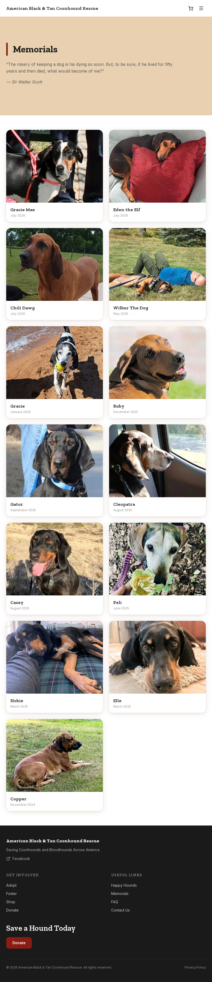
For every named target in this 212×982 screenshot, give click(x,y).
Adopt (11, 885)
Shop (10, 902)
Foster (11, 893)
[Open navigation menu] (201, 8)
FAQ (114, 902)
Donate (12, 910)
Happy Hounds (124, 885)
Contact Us (120, 910)
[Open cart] (190, 8)
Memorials (119, 893)
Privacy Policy (195, 967)
